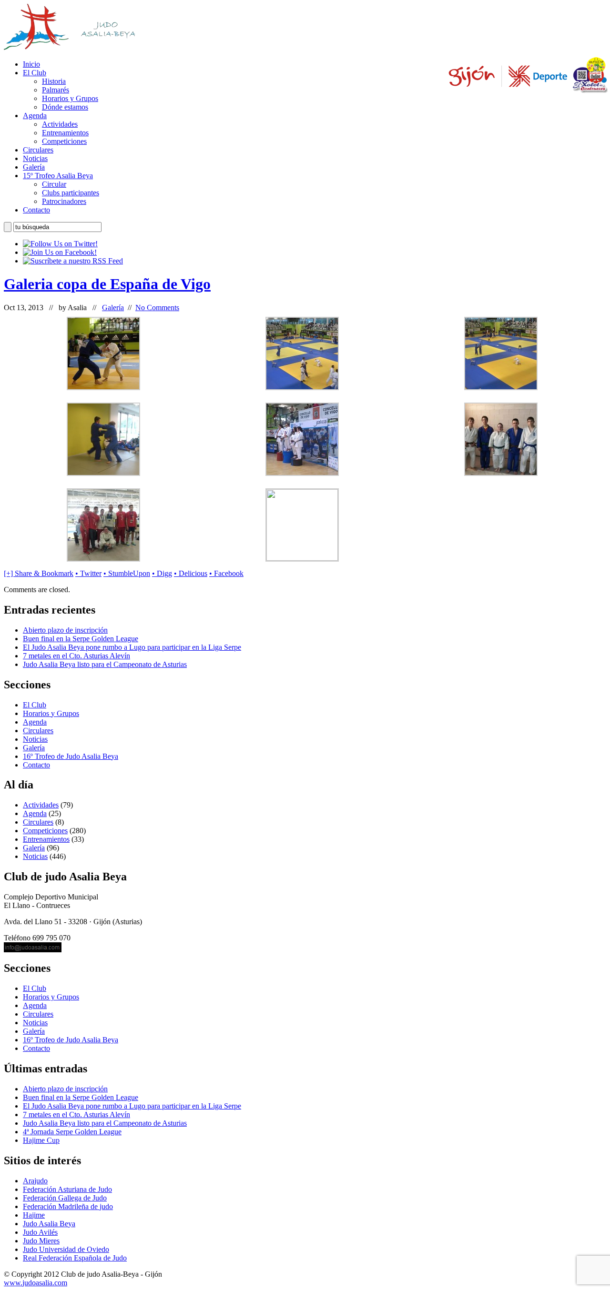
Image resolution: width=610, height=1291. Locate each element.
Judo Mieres (41, 1241)
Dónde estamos (65, 107)
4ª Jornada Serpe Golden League (72, 1132)
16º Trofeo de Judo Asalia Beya (70, 756)
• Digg (162, 573)
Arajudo (35, 1181)
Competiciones (64, 141)
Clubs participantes (70, 193)
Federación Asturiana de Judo (67, 1189)
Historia (54, 81)
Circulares (38, 150)
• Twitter (88, 573)
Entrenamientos (65, 133)
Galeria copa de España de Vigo (107, 283)
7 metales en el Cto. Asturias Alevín (76, 656)
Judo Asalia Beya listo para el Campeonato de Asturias (105, 664)
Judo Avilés (40, 1232)
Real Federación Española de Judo (75, 1258)
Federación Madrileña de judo (68, 1206)
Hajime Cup (41, 1140)
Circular (54, 184)
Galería (34, 167)
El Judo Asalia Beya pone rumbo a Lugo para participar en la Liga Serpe (132, 647)
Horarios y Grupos (70, 98)
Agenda (35, 115)
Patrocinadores (64, 201)
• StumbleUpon (126, 573)
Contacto (36, 210)
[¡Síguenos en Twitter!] (60, 244)
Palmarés (55, 90)
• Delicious (190, 573)
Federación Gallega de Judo (65, 1198)
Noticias (35, 158)
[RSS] (73, 261)
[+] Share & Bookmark (38, 573)
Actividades (60, 124)
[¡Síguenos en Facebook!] (60, 252)
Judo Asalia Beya (49, 1224)
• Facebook (226, 573)
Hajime (34, 1215)
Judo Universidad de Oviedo (66, 1249)
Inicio (31, 64)
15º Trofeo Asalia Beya (58, 175)
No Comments (157, 307)
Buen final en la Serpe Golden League (80, 639)
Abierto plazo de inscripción (65, 630)
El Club (34, 73)
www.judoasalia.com (35, 1283)
